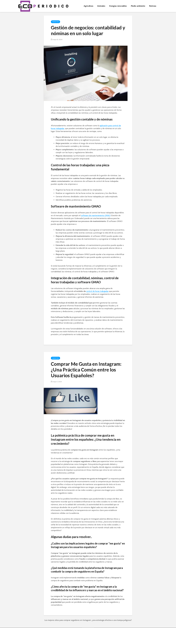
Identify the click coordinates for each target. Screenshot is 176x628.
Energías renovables (118, 6)
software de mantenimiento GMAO (95, 215)
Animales (101, 6)
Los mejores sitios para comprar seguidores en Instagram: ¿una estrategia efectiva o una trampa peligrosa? (88, 620)
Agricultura (88, 6)
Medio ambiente (138, 6)
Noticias (152, 6)
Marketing (55, 22)
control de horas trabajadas (97, 291)
